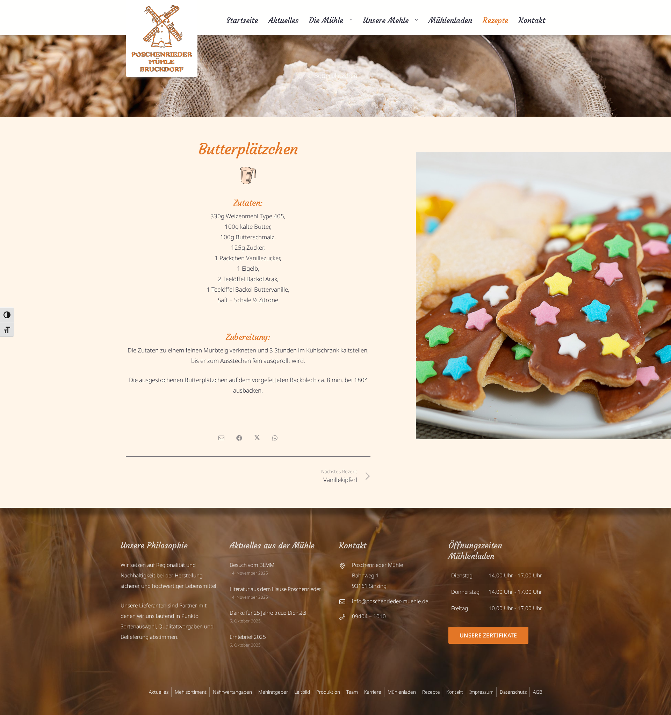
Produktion (328, 691)
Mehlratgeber (273, 691)
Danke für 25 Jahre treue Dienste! (268, 612)
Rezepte (431, 691)
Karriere (372, 691)
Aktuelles (158, 691)
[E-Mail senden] (221, 438)
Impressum (481, 691)
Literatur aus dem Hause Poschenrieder (275, 588)
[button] (350, 20)
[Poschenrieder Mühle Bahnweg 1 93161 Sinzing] (345, 576)
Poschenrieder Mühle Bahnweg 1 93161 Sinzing (377, 575)
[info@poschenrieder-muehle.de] (345, 602)
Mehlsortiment (191, 691)
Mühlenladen (402, 691)
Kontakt (454, 691)
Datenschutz (513, 691)
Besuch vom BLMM (252, 564)
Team (352, 691)
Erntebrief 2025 (248, 636)
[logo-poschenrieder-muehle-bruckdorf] (161, 38)
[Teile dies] (239, 438)
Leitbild (302, 691)
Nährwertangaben (232, 691)
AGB (537, 691)
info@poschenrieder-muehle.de (390, 601)
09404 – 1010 (369, 616)
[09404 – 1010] (345, 617)
